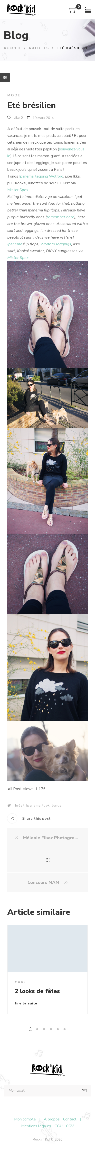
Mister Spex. (18, 190)
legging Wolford (49, 176)
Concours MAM (44, 882)
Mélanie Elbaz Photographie (51, 838)
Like (18, 117)
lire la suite (26, 1003)
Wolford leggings (55, 244)
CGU (59, 1126)
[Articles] (47, 860)
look (46, 805)
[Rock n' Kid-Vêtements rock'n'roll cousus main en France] (22, 9)
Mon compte (25, 1119)
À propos (52, 1119)
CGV (70, 1126)
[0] (73, 11)
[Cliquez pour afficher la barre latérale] (5, 77)
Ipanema (26, 176)
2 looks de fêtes (37, 991)
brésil (20, 805)
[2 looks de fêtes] (47, 948)
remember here (60, 217)
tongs (56, 805)
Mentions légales (36, 1126)
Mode (13, 95)
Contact (69, 1119)
